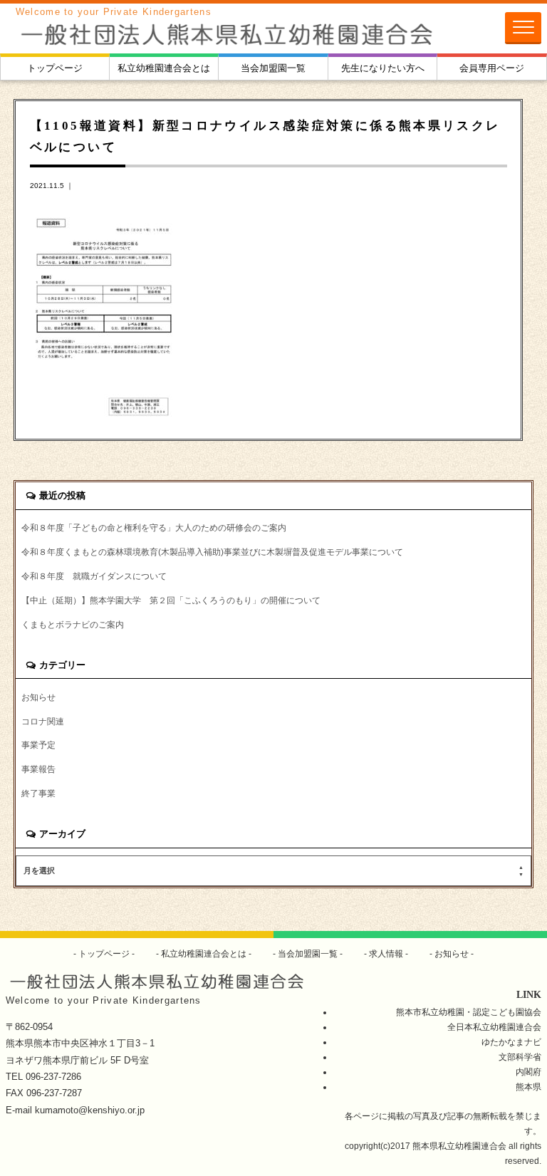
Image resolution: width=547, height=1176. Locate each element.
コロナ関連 (42, 721)
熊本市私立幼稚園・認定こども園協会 (468, 1011)
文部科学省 (520, 1056)
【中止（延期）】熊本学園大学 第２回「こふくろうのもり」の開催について (171, 600)
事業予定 (38, 744)
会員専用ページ (491, 68)
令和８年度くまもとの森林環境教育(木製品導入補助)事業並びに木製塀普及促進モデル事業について (212, 551)
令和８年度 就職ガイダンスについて (94, 576)
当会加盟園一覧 (273, 68)
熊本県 (528, 1086)
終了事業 (38, 793)
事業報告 (38, 769)
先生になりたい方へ (382, 68)
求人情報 (386, 953)
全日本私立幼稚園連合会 (494, 1026)
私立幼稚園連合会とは (164, 68)
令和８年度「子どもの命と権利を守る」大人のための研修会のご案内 (153, 527)
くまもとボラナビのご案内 (72, 624)
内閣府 (528, 1071)
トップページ (55, 68)
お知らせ (38, 697)
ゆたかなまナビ (511, 1041)
